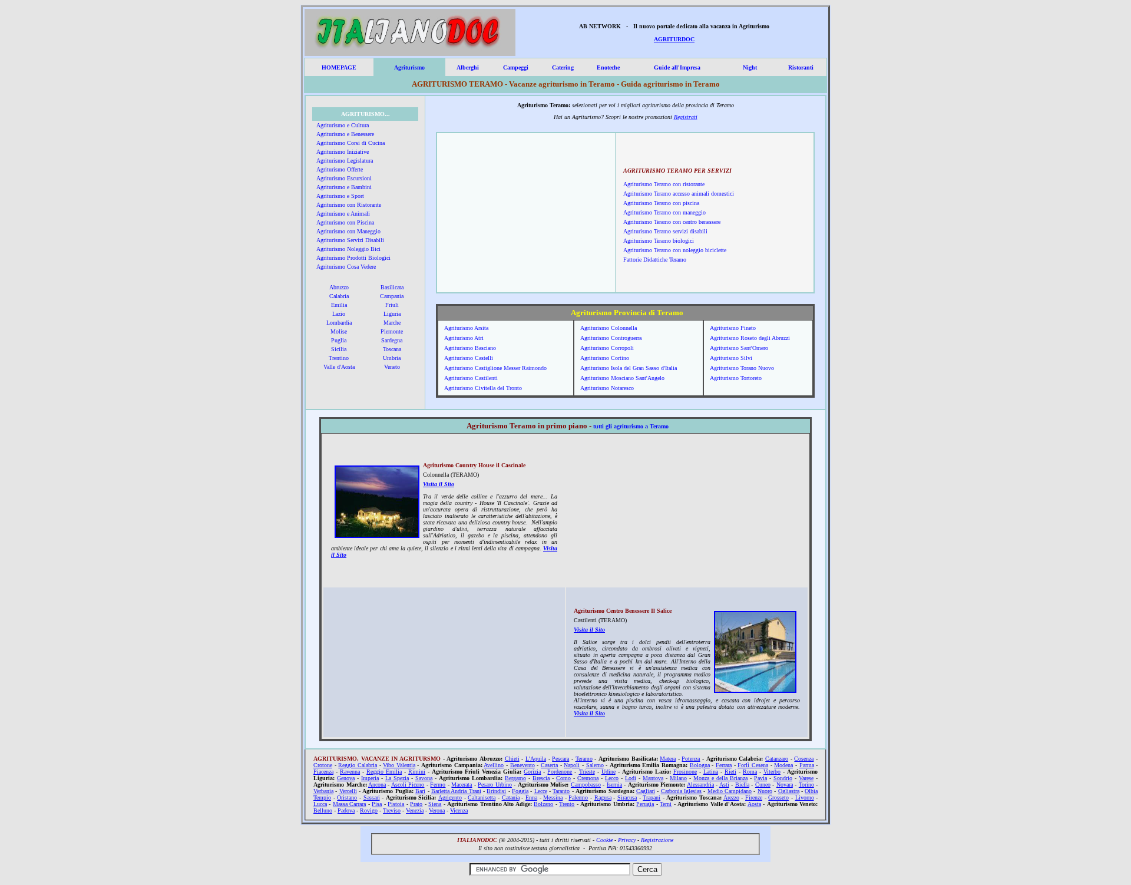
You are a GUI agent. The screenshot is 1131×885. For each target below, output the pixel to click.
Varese (806, 778)
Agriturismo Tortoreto (736, 378)
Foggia (520, 791)
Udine (608, 771)
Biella (742, 784)
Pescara (560, 758)
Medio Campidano (729, 791)
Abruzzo (339, 287)
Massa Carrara (349, 804)
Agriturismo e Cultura (342, 125)
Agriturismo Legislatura (344, 160)
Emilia (339, 305)
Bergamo (515, 778)
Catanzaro (776, 758)
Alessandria (700, 784)
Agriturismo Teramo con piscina (661, 203)
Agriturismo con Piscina (345, 222)
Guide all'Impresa (677, 67)
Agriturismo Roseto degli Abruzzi (750, 338)
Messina (553, 797)
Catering (563, 67)
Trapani (651, 797)
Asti (724, 784)
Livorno (804, 797)
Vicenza (459, 810)
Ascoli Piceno (408, 784)
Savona (423, 778)
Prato (416, 804)
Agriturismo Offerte (339, 169)
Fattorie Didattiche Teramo (654, 259)
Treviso (392, 810)
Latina (710, 771)
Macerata (461, 784)
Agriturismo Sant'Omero (739, 348)
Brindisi (496, 791)
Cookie (604, 840)
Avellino (494, 765)
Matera (668, 758)
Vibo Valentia (399, 765)
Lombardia (339, 322)
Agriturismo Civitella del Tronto (483, 388)
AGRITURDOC (674, 39)
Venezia (415, 810)
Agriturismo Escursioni (344, 178)
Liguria (392, 314)
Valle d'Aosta (339, 367)
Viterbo (772, 771)
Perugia (645, 804)
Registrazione (657, 840)
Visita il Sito (438, 484)
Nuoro (765, 791)
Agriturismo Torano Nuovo (742, 368)
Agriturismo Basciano (470, 348)
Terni (666, 804)
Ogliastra (788, 791)
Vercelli (348, 791)
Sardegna (391, 340)
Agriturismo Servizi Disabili (350, 240)
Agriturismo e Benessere (345, 134)
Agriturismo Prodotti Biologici (353, 258)
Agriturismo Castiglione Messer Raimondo (495, 368)
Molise (338, 331)
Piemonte (392, 331)
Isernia (614, 784)
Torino (806, 784)
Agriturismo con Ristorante (348, 205)
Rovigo (369, 810)
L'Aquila (535, 758)
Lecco (612, 778)
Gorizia (532, 771)
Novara (784, 784)
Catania (511, 797)
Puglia (338, 340)
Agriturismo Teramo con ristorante (664, 184)
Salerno (595, 765)
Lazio (338, 314)
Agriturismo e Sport (340, 196)
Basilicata (392, 287)
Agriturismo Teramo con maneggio (664, 212)
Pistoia (396, 804)
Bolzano (543, 804)
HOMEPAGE (339, 67)
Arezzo (731, 797)
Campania (392, 296)
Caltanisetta (481, 797)
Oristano (347, 797)
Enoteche (608, 67)
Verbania (323, 791)
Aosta (754, 804)
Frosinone (685, 771)
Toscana (392, 349)
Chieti (512, 758)
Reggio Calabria (357, 765)
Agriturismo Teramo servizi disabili (665, 231)
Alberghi (468, 67)
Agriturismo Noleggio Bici (348, 249)
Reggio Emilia (384, 771)
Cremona (587, 778)
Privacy (627, 840)
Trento (566, 804)
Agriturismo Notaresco (607, 388)
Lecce (540, 791)
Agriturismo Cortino (604, 358)
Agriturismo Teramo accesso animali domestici (678, 193)
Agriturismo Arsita (466, 328)
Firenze (753, 797)
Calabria (339, 296)
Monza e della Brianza (720, 778)
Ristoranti (800, 67)
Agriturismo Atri (464, 338)
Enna (531, 797)
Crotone (322, 765)
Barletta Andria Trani (456, 791)
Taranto (561, 791)
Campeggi (515, 67)
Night (750, 67)
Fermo (437, 784)
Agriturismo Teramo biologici (658, 240)
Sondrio (782, 778)
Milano (678, 778)
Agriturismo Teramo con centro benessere (671, 222)
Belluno (322, 810)
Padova (346, 810)
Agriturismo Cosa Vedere (346, 266)
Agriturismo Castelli (468, 358)
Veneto (392, 367)
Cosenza (803, 758)
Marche (392, 322)
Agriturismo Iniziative (342, 151)
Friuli (392, 305)
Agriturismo (409, 67)
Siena (434, 804)
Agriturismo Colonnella (608, 328)
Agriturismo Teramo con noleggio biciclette (674, 250)
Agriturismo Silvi (731, 358)
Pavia (760, 778)
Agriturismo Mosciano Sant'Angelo (622, 378)
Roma (750, 771)
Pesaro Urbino (495, 784)
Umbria (392, 358)
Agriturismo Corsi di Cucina (350, 143)
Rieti (730, 771)
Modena (783, 765)
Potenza (691, 758)
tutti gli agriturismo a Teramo (631, 426)
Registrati (685, 117)
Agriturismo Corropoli (607, 348)
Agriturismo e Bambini (344, 187)
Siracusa (627, 797)
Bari (420, 791)
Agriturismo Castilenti (471, 378)
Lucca (320, 804)
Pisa (377, 804)
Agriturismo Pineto (733, 328)
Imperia (370, 778)
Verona (437, 810)
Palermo (578, 797)
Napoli (572, 765)
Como (563, 778)
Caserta (549, 765)
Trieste (587, 771)
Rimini (416, 771)
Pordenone (559, 771)
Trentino (339, 358)
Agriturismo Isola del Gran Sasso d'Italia (628, 368)
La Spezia (397, 778)
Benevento (522, 765)
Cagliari (645, 791)
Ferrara (724, 765)
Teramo (584, 758)
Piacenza (323, 771)
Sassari (371, 797)
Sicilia (338, 349)
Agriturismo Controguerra (610, 338)
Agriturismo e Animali (343, 213)
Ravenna (350, 771)
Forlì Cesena (753, 765)
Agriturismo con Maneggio (348, 231)
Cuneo (762, 784)
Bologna (700, 765)
